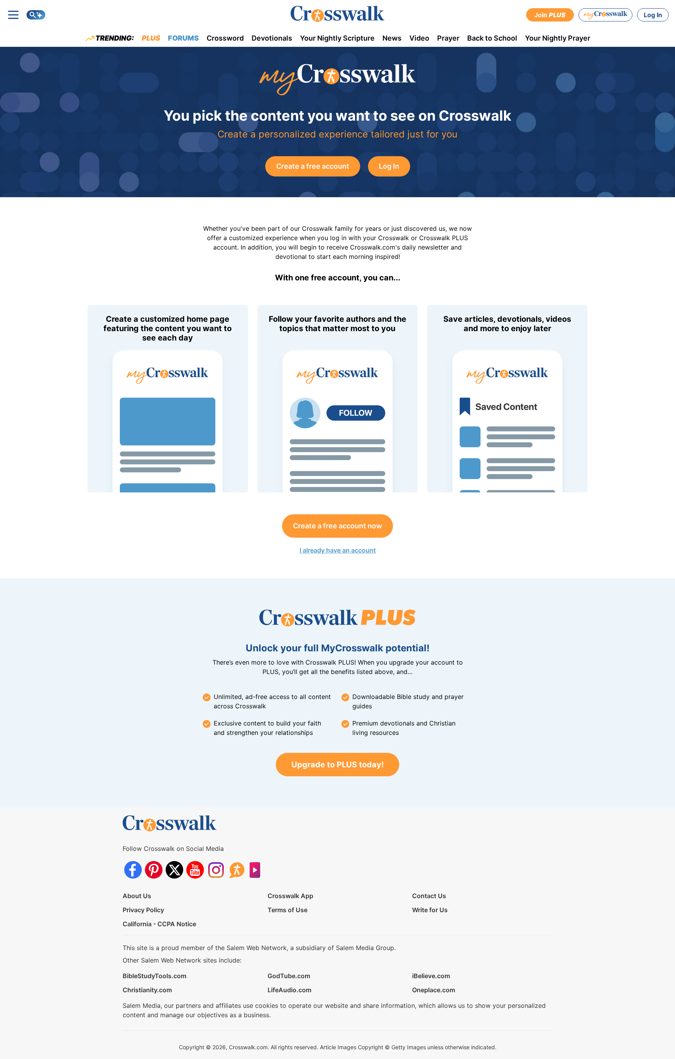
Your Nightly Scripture (337, 38)
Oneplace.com (433, 990)
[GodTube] (257, 870)
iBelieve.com (431, 976)
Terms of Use (287, 910)
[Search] (35, 15)
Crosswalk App (290, 896)
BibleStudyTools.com (154, 976)
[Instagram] (216, 870)
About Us (137, 896)
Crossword (225, 38)
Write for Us (430, 910)
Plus (151, 38)
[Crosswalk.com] (337, 14)
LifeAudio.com (289, 990)
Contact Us (429, 896)
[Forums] (236, 870)
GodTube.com (289, 976)
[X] (174, 870)
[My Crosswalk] (605, 14)
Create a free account (312, 166)
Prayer (448, 38)
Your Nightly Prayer (557, 38)
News (392, 38)
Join (550, 15)
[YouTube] (195, 870)
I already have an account (338, 550)
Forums (183, 38)
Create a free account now (337, 526)
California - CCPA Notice (159, 924)
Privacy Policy (143, 910)
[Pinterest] (153, 870)
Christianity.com (147, 990)
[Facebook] (133, 870)
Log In (653, 15)
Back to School (492, 38)
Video (419, 38)
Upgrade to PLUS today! (337, 764)
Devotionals (272, 38)
